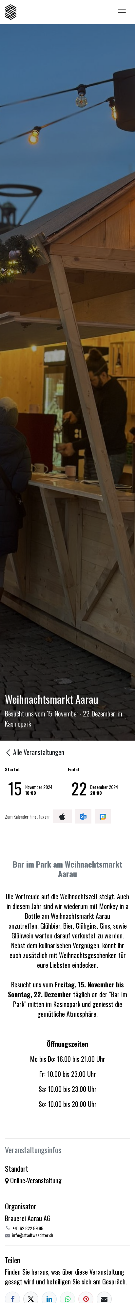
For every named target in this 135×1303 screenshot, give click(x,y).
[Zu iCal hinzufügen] (62, 816)
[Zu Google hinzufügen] (103, 816)
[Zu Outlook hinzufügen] (83, 816)
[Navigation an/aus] (122, 12)
